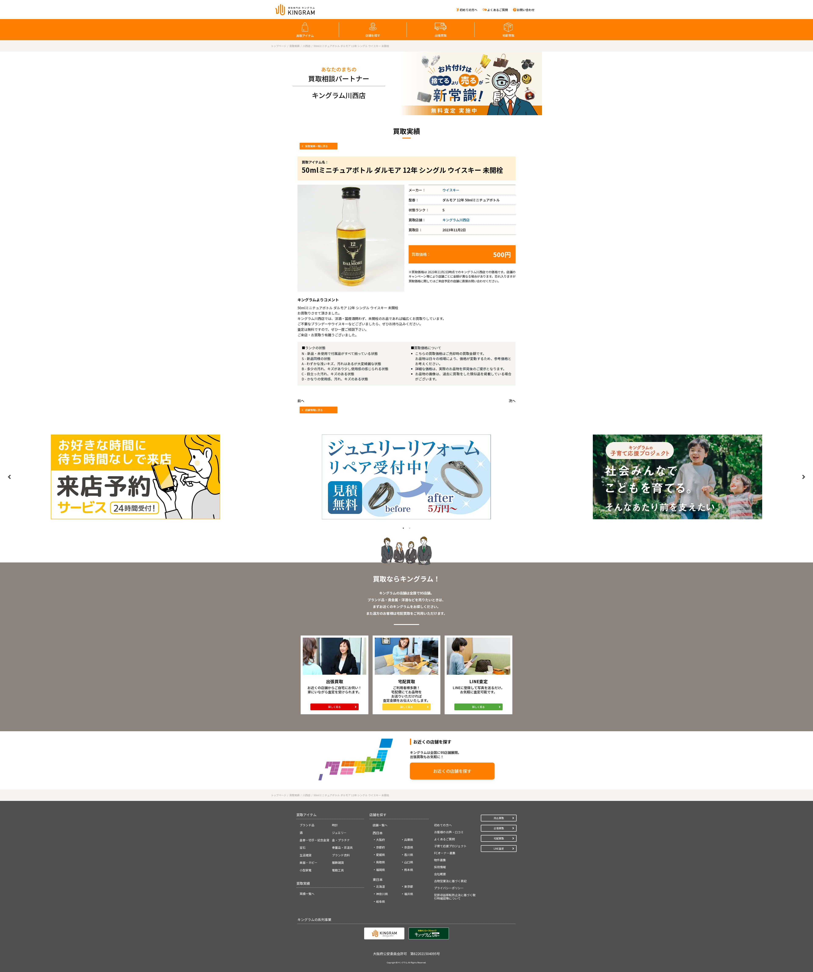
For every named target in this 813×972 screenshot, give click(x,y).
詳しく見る (334, 707)
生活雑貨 (305, 855)
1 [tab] (403, 528)
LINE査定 (499, 848)
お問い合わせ (526, 10)
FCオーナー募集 (444, 853)
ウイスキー (450, 189)
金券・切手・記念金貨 (314, 840)
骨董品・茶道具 (342, 847)
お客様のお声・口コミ (449, 832)
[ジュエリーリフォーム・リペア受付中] (406, 477)
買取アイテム (305, 35)
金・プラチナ (341, 840)
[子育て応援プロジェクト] (677, 477)
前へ (300, 400)
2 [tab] (410, 528)
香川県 (408, 855)
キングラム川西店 (456, 219)
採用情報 (440, 867)
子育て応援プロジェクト (450, 846)
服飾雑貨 (338, 862)
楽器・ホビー (308, 862)
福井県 (408, 894)
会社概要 (440, 874)
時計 (335, 825)
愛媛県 (380, 855)
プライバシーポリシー (449, 888)
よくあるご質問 (497, 10)
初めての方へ (468, 10)
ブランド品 (307, 825)
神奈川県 (382, 894)
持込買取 (499, 818)
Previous (9, 476)
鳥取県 (380, 862)
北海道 (380, 886)
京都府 (380, 847)
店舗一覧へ (380, 825)
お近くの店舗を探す (452, 771)
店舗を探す (372, 35)
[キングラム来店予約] (135, 477)
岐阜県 (380, 901)
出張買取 (441, 35)
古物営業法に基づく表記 (450, 881)
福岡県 (380, 870)
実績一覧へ (307, 894)
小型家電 (305, 870)
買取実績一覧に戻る (316, 146)
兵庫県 (408, 840)
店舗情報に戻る (314, 410)
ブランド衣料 (341, 855)
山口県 (408, 862)
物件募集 (440, 860)
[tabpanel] (135, 477)
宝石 (303, 847)
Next (804, 476)
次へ (512, 400)
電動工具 (338, 870)
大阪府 (380, 840)
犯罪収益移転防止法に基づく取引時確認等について (455, 896)
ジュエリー (339, 833)
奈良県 (408, 847)
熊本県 (408, 870)
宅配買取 (508, 35)
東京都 (408, 886)
